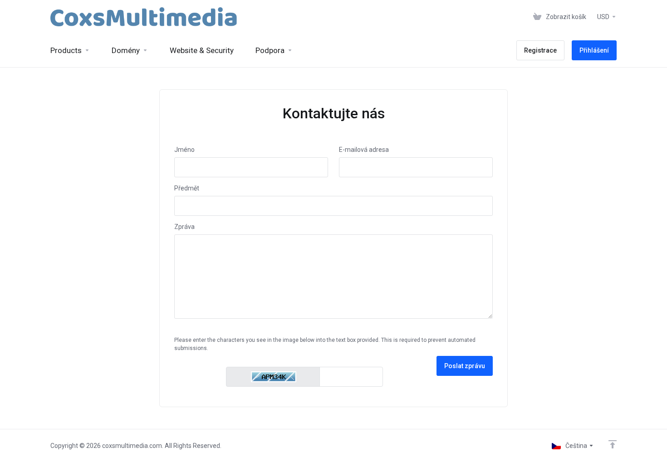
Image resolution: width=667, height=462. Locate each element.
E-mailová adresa (364, 149)
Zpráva (184, 226)
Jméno (184, 149)
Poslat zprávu (464, 366)
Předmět (186, 188)
